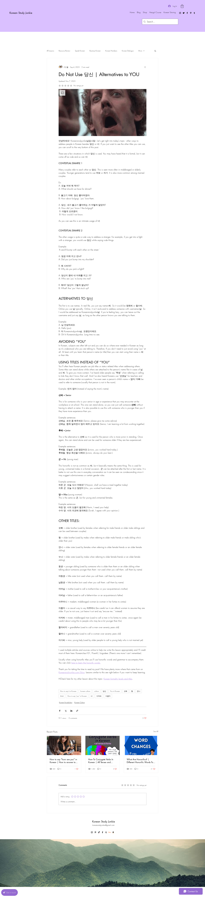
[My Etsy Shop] (109, 832)
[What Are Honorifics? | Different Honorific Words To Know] (141, 745)
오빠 (125, 691)
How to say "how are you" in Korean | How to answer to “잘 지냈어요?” (63, 761)
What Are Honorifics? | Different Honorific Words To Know (140, 761)
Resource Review (64, 51)
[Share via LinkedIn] (71, 711)
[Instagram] (180, 13)
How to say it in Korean (68, 691)
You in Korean (115, 691)
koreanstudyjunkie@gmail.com (103, 825)
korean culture (85, 691)
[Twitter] (183, 13)
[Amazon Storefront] (113, 832)
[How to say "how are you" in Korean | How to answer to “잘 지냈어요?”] (64, 745)
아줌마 (107, 696)
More (140, 51)
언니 (138, 691)
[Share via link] (77, 711)
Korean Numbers (111, 51)
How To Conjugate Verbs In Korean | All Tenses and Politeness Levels (100, 761)
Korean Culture (79, 702)
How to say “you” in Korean (77, 696)
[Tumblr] (194, 13)
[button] (182, 6)
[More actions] (145, 67)
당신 (104, 691)
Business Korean (95, 51)
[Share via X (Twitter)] (65, 711)
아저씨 (98, 696)
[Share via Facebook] (60, 711)
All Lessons (50, 51)
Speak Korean (80, 51)
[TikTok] (99, 832)
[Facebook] (187, 13)
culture (96, 691)
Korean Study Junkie (20, 12)
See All (155, 731)
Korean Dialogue (128, 51)
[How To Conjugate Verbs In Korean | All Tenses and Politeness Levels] (102, 745)
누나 (61, 696)
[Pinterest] (191, 13)
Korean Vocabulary (65, 702)
